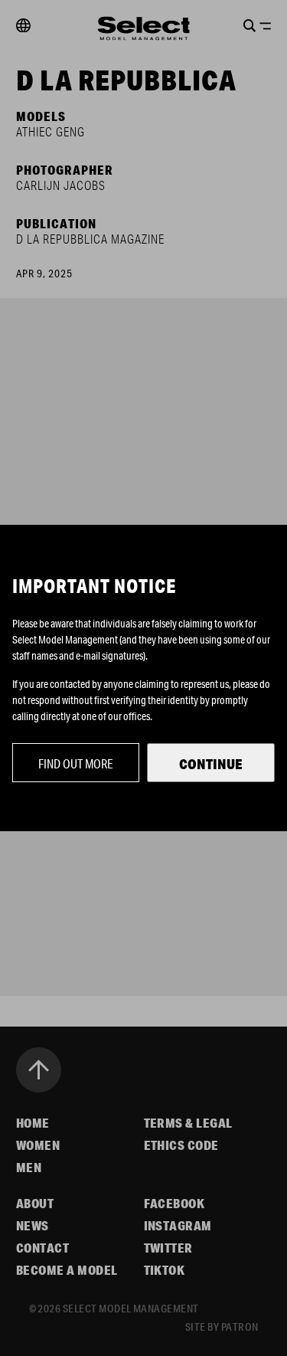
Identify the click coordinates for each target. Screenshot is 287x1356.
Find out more (75, 763)
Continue (211, 764)
